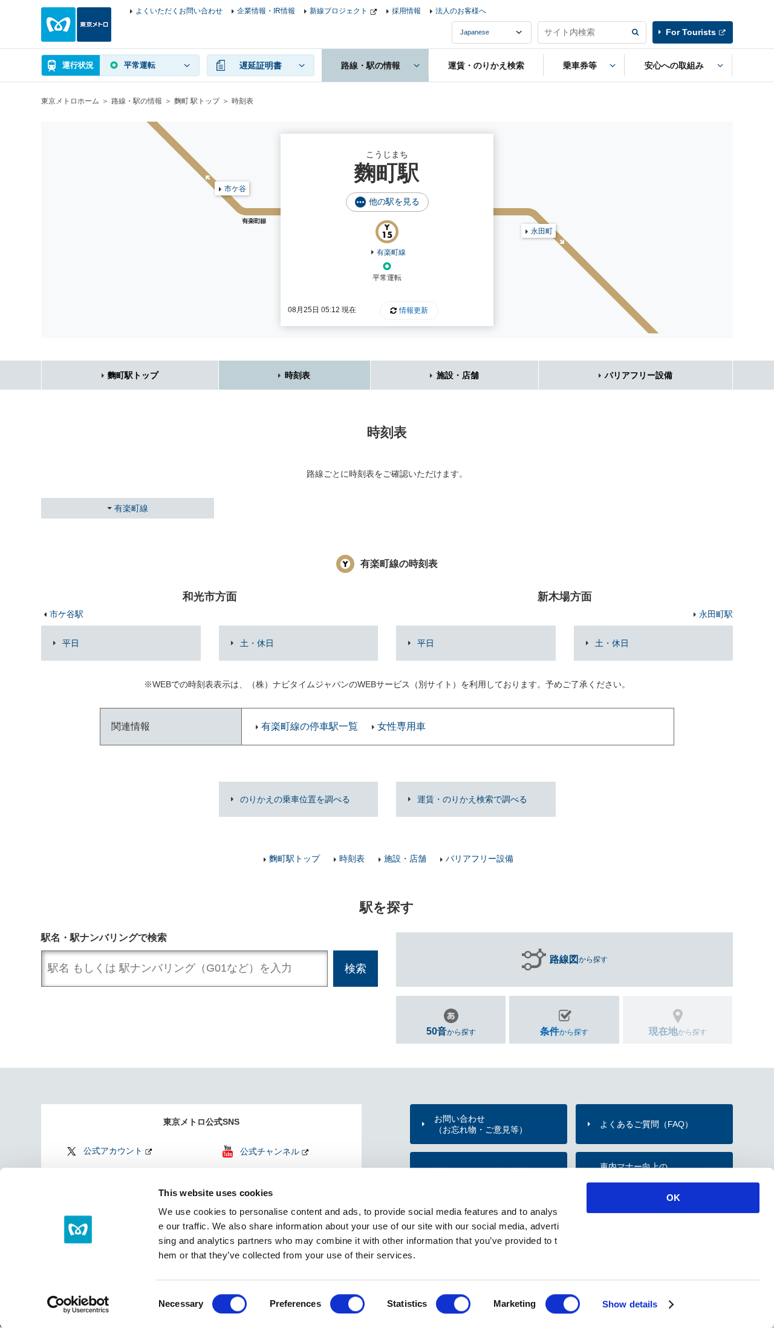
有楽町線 (391, 252)
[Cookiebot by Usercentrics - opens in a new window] (78, 1304)
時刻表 (297, 375)
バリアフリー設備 (638, 375)
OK (673, 1197)
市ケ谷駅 (66, 614)
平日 (70, 643)
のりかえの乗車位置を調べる (295, 799)
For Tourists (691, 32)
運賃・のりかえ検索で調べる (472, 799)
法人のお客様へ (460, 11)
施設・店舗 (458, 375)
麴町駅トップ (133, 375)
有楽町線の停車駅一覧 (309, 726)
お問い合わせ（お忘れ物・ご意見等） (480, 1124)
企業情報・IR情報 (266, 11)
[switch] (347, 1303)
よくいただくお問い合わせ (179, 11)
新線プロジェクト (339, 11)
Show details (629, 1304)
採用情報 (406, 11)
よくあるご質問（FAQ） (646, 1124)
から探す (579, 959)
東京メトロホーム (70, 101)
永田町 (542, 231)
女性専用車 (401, 726)
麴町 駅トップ (197, 101)
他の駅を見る (394, 201)
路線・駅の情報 (136, 101)
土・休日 (257, 643)
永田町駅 (716, 614)
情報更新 (413, 310)
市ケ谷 (235, 189)
